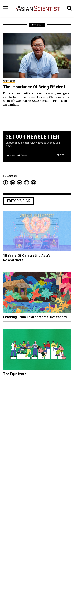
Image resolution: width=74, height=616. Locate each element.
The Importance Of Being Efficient (34, 87)
